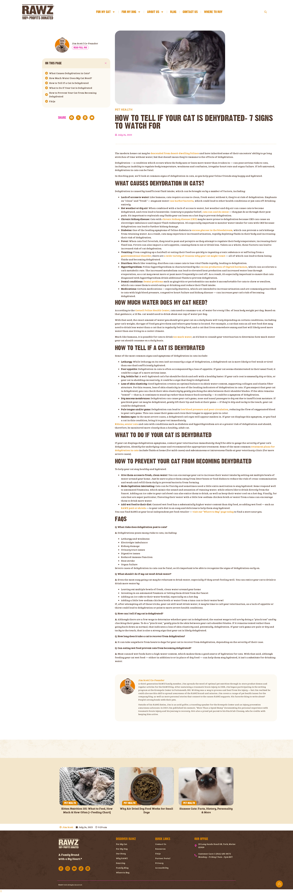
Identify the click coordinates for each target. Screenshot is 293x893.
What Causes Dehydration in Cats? (69, 73)
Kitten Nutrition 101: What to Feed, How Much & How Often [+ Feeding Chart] (87, 810)
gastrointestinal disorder (136, 255)
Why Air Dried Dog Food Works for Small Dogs (146, 810)
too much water (182, 336)
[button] (105, 63)
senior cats (131, 423)
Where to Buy (213, 11)
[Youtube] (74, 868)
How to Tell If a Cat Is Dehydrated (69, 82)
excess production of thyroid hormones (223, 266)
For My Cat (103, 11)
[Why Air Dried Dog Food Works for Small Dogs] (146, 786)
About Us (153, 11)
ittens (120, 423)
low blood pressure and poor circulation (204, 409)
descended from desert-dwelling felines (174, 153)
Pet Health (70, 803)
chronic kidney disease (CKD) (179, 219)
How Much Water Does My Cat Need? (70, 78)
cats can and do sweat (216, 211)
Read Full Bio (80, 47)
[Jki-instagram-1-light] (67, 868)
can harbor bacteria (182, 200)
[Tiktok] (81, 868)
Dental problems (153, 281)
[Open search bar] (265, 12)
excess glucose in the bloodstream (212, 230)
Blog (173, 11)
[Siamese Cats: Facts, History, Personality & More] (206, 786)
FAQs (52, 101)
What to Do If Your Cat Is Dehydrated (70, 87)
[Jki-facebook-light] (60, 868)
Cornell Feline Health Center (152, 310)
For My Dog (129, 11)
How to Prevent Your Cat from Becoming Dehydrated (72, 94)
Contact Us (190, 11)
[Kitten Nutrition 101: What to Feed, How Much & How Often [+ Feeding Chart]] (87, 786)
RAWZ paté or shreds (133, 508)
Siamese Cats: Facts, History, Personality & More (206, 810)
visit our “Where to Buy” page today (213, 511)
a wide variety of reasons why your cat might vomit (194, 255)
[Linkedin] (87, 868)
